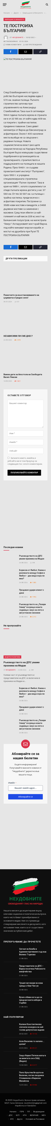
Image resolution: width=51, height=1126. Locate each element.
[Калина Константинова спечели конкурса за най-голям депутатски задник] (10, 1027)
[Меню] (5, 4)
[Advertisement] (25, 514)
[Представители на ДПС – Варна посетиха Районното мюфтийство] (10, 969)
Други (19, 1119)
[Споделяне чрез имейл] (25, 51)
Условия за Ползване (35, 1119)
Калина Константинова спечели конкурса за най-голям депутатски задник (31, 1027)
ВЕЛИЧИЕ (34, 1115)
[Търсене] (46, 4)
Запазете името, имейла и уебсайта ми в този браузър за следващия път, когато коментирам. (25, 461)
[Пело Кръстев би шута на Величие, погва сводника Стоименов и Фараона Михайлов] (10, 1076)
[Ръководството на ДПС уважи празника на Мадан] (10, 559)
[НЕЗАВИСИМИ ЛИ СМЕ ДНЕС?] (25, 320)
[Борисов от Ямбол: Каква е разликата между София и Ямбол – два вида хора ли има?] (10, 573)
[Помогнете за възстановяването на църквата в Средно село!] (25, 278)
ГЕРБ (22, 1112)
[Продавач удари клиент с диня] (10, 593)
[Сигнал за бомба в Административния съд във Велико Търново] (10, 952)
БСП (18, 1115)
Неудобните (17, 37)
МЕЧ (44, 1115)
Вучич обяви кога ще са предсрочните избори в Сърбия (30, 1000)
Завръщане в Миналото (14, 19)
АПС (12, 1119)
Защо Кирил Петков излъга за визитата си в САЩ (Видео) (32, 1058)
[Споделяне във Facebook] (11, 51)
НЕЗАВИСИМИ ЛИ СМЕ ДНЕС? (18, 336)
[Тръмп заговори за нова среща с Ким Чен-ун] (10, 986)
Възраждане (38, 1112)
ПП (28, 1112)
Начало (13, 1112)
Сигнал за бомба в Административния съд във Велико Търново (32, 952)
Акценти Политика (12, 657)
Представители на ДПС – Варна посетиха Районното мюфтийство (32, 969)
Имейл (12, 783)
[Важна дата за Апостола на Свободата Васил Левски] (25, 358)
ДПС (11, 1115)
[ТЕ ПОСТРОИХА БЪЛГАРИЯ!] (25, 72)
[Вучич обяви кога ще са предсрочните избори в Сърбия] (10, 1000)
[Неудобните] (25, 4)
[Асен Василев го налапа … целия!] (10, 1044)
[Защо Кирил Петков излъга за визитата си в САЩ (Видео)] (10, 1058)
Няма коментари (13, 45)
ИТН (25, 1115)
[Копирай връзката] (40, 51)
